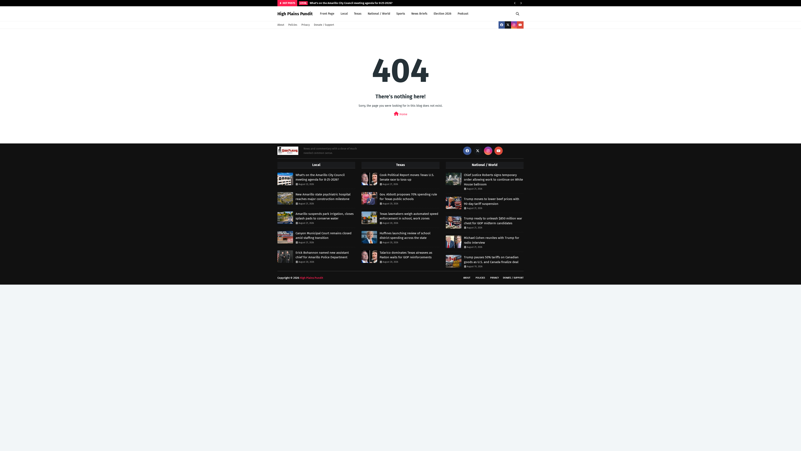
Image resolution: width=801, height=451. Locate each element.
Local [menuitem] (344, 13)
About (280, 24)
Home (403, 114)
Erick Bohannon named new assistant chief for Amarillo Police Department (322, 255)
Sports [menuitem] (400, 13)
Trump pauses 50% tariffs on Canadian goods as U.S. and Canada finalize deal (491, 259)
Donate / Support (324, 24)
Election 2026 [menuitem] (442, 13)
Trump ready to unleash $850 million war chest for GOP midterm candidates (493, 221)
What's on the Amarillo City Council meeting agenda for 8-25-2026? (351, 3)
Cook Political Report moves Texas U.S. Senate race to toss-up (407, 177)
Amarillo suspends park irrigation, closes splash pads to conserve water (325, 216)
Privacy (305, 24)
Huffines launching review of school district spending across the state (405, 235)
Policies (292, 24)
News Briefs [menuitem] (419, 13)
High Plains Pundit (295, 13)
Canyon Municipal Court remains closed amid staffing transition (323, 235)
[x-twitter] (508, 25)
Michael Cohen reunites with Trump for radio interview (491, 240)
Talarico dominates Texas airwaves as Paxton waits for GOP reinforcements (406, 255)
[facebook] (502, 25)
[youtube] (520, 25)
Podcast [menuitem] (463, 13)
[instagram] (514, 25)
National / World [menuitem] (379, 13)
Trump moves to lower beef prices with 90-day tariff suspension (491, 201)
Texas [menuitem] (357, 13)
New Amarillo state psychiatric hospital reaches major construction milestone (323, 197)
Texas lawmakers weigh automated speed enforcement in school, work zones (409, 216)
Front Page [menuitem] (327, 13)
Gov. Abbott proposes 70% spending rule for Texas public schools (408, 197)
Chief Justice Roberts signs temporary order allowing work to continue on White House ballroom (493, 179)
